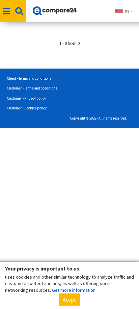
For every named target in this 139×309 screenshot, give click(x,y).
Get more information (73, 290)
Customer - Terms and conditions (32, 88)
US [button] (127, 11)
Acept (69, 299)
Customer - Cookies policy (27, 108)
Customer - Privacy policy (26, 98)
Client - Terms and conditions (29, 78)
